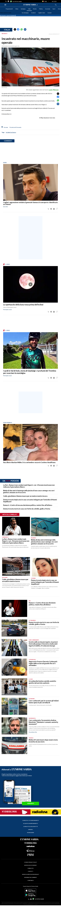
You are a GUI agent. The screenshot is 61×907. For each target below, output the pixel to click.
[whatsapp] (11, 1)
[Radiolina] (45, 812)
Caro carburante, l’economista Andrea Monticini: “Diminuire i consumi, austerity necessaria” (43, 722)
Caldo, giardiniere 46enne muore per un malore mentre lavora (25, 496)
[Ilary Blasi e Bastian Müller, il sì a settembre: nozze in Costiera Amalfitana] (30, 442)
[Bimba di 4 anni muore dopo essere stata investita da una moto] (14, 745)
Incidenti (33, 12)
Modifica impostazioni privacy (30, 874)
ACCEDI (54, 1)
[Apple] (30, 890)
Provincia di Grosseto (15, 127)
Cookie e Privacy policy (30, 862)
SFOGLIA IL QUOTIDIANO (7, 15)
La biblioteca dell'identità (30, 826)
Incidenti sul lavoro (11, 132)
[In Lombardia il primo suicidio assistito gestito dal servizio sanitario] (14, 686)
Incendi (49, 12)
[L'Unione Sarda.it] (30, 5)
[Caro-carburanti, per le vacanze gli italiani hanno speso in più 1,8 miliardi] (14, 706)
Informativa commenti (30, 877)
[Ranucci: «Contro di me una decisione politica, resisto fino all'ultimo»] (14, 608)
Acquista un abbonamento (30, 823)
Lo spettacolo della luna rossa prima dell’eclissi (23, 304)
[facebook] (8, 1)
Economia (47, 9)
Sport (54, 9)
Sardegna (23, 9)
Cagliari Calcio (41, 12)
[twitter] (6, 1)
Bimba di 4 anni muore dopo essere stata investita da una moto (43, 741)
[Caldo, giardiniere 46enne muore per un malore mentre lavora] (16, 566)
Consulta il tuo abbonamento (30, 820)
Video (16, 9)
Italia (29, 9)
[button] (15, 29)
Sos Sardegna (25, 12)
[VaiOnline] (30, 851)
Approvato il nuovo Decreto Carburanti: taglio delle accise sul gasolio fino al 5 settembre (43, 663)
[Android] (30, 895)
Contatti (30, 871)
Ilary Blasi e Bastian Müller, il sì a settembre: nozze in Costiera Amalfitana (29, 462)
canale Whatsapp (54, 90)
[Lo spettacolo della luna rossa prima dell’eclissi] (30, 284)
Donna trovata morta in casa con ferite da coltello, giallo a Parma (26, 509)
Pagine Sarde (30, 832)
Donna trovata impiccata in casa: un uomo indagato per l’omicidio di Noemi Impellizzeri (45, 582)
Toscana (5, 127)
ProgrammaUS (9, 9)
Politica (41, 9)
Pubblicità (30, 868)
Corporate (30, 880)
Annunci (30, 829)
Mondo (35, 9)
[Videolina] (15, 811)
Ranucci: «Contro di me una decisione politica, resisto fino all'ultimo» (27, 505)
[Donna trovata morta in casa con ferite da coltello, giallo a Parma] (14, 628)
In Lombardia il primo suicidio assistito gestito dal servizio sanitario (42, 682)
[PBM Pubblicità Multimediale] (30, 855)
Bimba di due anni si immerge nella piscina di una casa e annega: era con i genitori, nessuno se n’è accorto (44, 542)
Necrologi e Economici (30, 865)
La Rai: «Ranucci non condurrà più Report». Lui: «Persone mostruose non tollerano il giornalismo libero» (15, 541)
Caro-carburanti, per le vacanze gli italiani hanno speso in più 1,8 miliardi (44, 702)
